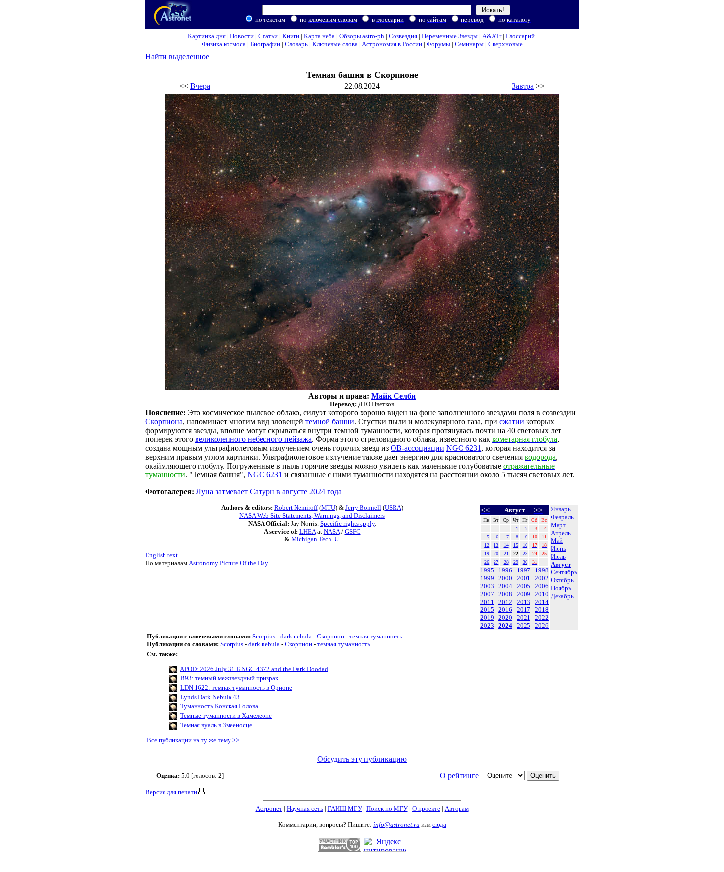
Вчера (200, 86)
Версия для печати (171, 792)
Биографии (265, 44)
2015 (487, 609)
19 (486, 553)
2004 (505, 586)
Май (557, 540)
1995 (487, 570)
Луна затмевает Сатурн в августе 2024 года (269, 491)
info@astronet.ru (396, 824)
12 (486, 545)
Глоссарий (520, 36)
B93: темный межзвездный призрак (229, 678)
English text (161, 555)
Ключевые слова (335, 44)
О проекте (426, 808)
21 (506, 553)
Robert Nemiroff (296, 507)
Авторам (457, 808)
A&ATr (491, 36)
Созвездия (403, 36)
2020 (505, 617)
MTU (328, 507)
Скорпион (330, 636)
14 (506, 545)
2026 (542, 625)
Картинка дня (207, 36)
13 (496, 545)
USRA (393, 507)
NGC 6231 (463, 448)
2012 (505, 601)
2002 (542, 578)
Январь (561, 509)
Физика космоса (224, 44)
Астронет (269, 808)
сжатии (511, 421)
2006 (542, 586)
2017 (523, 609)
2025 (523, 625)
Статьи (268, 36)
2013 (523, 601)
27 (496, 562)
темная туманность (375, 636)
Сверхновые (505, 44)
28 (506, 562)
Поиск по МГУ (387, 808)
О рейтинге (459, 775)
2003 (487, 586)
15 (515, 545)
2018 (542, 609)
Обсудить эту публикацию (362, 759)
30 (525, 562)
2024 (505, 625)
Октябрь (562, 580)
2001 (523, 578)
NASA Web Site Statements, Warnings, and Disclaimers (312, 515)
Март (558, 525)
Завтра (523, 86)
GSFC (353, 531)
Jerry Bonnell (363, 507)
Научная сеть (305, 808)
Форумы (438, 44)
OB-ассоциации (417, 448)
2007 (487, 594)
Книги (290, 36)
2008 (505, 594)
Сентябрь (564, 572)
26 (486, 562)
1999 (487, 578)
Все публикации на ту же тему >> (193, 740)
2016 (505, 609)
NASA (332, 531)
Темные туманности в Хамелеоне (226, 715)
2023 (487, 625)
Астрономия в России (392, 44)
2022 (542, 617)
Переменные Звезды (450, 36)
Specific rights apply (347, 523)
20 (496, 553)
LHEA (307, 531)
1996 (505, 570)
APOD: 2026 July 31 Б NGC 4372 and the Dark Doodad (254, 668)
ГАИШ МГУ (345, 808)
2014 (542, 601)
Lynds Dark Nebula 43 (210, 697)
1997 (523, 570)
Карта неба (319, 36)
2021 (523, 617)
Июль (558, 556)
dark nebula (296, 636)
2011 (487, 601)
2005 (523, 586)
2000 (505, 578)
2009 (523, 594)
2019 (487, 617)
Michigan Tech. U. (315, 539)
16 (525, 545)
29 (515, 562)
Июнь (558, 548)
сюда (439, 824)
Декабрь (562, 596)
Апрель (561, 533)
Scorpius (263, 636)
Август (561, 564)
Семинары (469, 44)
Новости (242, 36)
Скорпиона (164, 421)
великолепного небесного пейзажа (253, 439)
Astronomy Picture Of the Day (228, 563)
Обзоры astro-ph (361, 36)
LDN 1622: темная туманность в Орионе (236, 687)
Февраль (562, 517)
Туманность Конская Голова (219, 706)
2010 (542, 594)
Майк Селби (393, 396)
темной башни (329, 421)
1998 (542, 570)
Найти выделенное (177, 56)
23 (525, 553)
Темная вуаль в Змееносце (216, 725)
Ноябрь (561, 588)
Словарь (296, 44)
